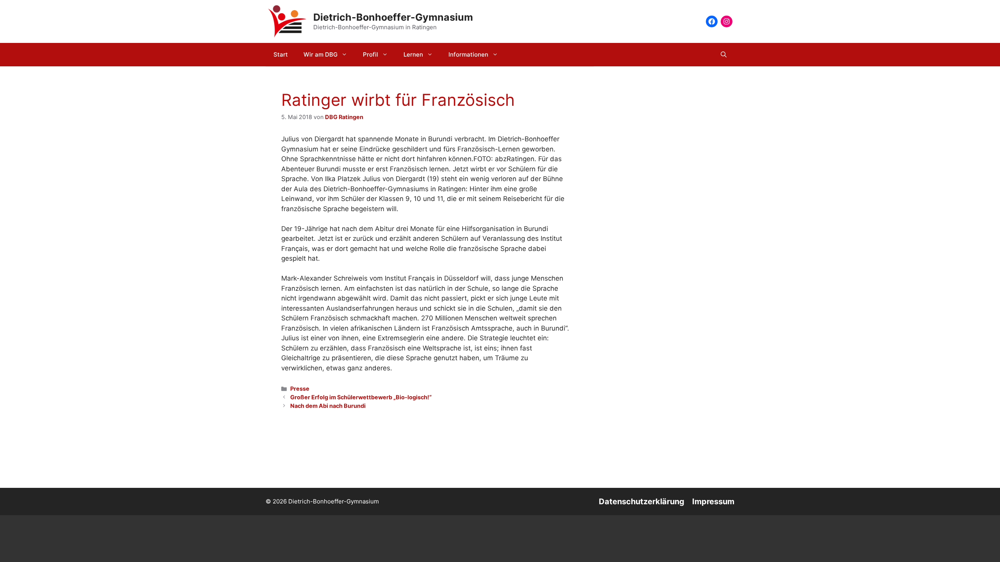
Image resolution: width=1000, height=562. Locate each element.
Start (280, 54)
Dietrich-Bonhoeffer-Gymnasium (393, 17)
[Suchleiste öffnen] (723, 54)
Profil (370, 54)
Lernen (413, 54)
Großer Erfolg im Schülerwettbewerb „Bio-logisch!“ (361, 397)
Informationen (468, 54)
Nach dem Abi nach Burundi (328, 405)
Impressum (713, 501)
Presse (299, 388)
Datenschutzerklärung (641, 501)
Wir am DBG (321, 54)
